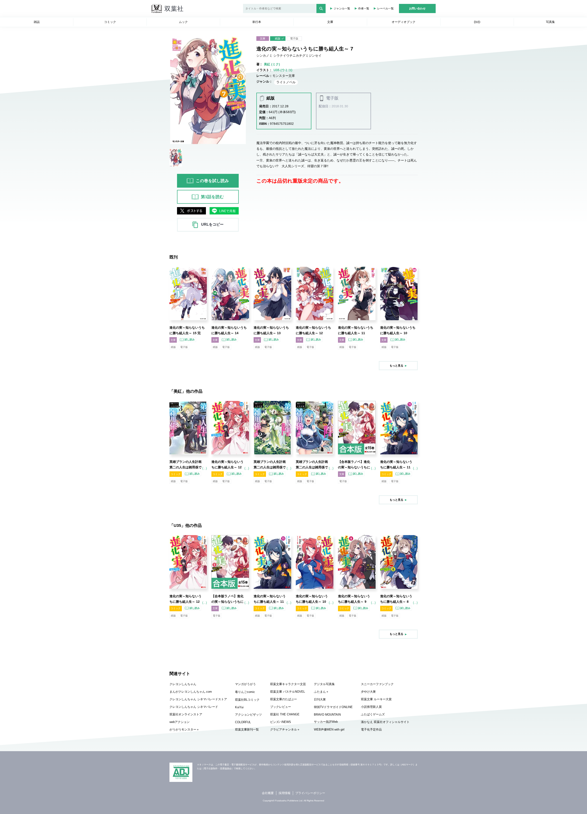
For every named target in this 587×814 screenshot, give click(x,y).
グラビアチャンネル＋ (285, 729)
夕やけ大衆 (368, 691)
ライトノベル (286, 82)
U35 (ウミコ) (283, 70)
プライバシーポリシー (310, 793)
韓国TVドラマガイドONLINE (333, 707)
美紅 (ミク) (272, 64)
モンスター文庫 (283, 76)
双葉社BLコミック (247, 699)
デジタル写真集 (324, 684)
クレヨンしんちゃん (182, 684)
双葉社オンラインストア (185, 714)
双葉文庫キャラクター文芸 (288, 684)
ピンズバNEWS (280, 722)
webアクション (179, 722)
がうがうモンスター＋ (184, 729)
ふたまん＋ (321, 691)
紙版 (277, 38)
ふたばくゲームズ (373, 714)
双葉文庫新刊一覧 (247, 729)
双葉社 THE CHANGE (284, 714)
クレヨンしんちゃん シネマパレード (193, 706)
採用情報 (285, 793)
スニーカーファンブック (377, 684)
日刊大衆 (320, 699)
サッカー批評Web (326, 721)
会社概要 (268, 793)
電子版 (294, 38)
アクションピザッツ (248, 714)
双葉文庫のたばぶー (283, 699)
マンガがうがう (245, 684)
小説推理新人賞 (371, 706)
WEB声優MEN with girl (329, 729)
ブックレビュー (280, 706)
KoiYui (239, 707)
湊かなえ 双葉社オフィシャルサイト (385, 722)
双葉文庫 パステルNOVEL (287, 691)
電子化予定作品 (371, 729)
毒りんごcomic (245, 692)
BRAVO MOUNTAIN (327, 714)
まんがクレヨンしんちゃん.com (190, 691)
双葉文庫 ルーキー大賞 (376, 699)
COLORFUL (243, 722)
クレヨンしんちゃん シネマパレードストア (198, 699)
